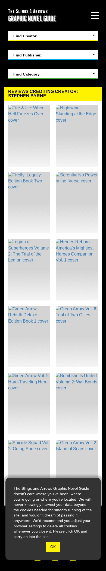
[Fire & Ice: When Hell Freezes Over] (29, 136)
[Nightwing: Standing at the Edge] (77, 136)
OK (53, 547)
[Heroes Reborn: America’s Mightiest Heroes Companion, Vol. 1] (77, 269)
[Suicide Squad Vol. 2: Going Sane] (29, 470)
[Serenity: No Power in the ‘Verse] (77, 203)
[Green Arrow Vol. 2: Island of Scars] (77, 470)
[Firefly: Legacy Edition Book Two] (29, 203)
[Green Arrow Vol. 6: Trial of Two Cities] (77, 337)
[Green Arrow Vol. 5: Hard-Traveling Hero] (29, 403)
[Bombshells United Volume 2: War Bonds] (77, 403)
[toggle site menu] (95, 15)
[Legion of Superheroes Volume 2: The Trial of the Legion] (29, 269)
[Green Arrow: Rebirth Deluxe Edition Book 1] (29, 337)
